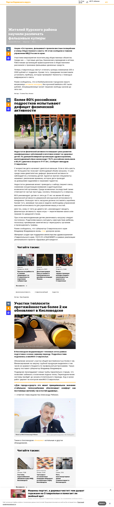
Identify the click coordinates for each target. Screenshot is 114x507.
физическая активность (23, 292)
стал (44, 231)
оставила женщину (34, 84)
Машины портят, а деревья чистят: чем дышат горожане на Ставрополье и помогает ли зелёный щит (56, 493)
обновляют (39, 440)
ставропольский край (41, 292)
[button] (18, 493)
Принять (102, 503)
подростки (55, 292)
